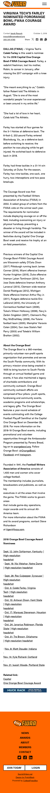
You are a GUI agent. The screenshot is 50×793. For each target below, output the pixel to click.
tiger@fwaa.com (15, 529)
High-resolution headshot (19, 567)
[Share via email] (41, 39)
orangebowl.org (22, 446)
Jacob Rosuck (16, 33)
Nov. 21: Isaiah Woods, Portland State (24, 665)
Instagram (25, 454)
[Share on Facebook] (37, 39)
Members (25, 747)
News (25, 733)
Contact (25, 752)
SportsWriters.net (25, 774)
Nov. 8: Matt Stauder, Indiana (21, 648)
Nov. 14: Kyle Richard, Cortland (20, 657)
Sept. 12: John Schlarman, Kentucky (22, 551)
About (25, 742)
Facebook (8, 454)
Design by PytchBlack (25, 777)
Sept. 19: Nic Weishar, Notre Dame (23, 563)
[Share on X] (32, 39)
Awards (25, 737)
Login (36, 767)
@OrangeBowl (27, 450)
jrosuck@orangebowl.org (14, 36)
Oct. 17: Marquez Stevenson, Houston (25, 612)
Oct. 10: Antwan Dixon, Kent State (23, 600)
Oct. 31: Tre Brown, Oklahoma (21, 636)
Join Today (14, 767)
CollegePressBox (30, 780)
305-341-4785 (9, 39)
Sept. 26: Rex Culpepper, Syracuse (23, 575)
